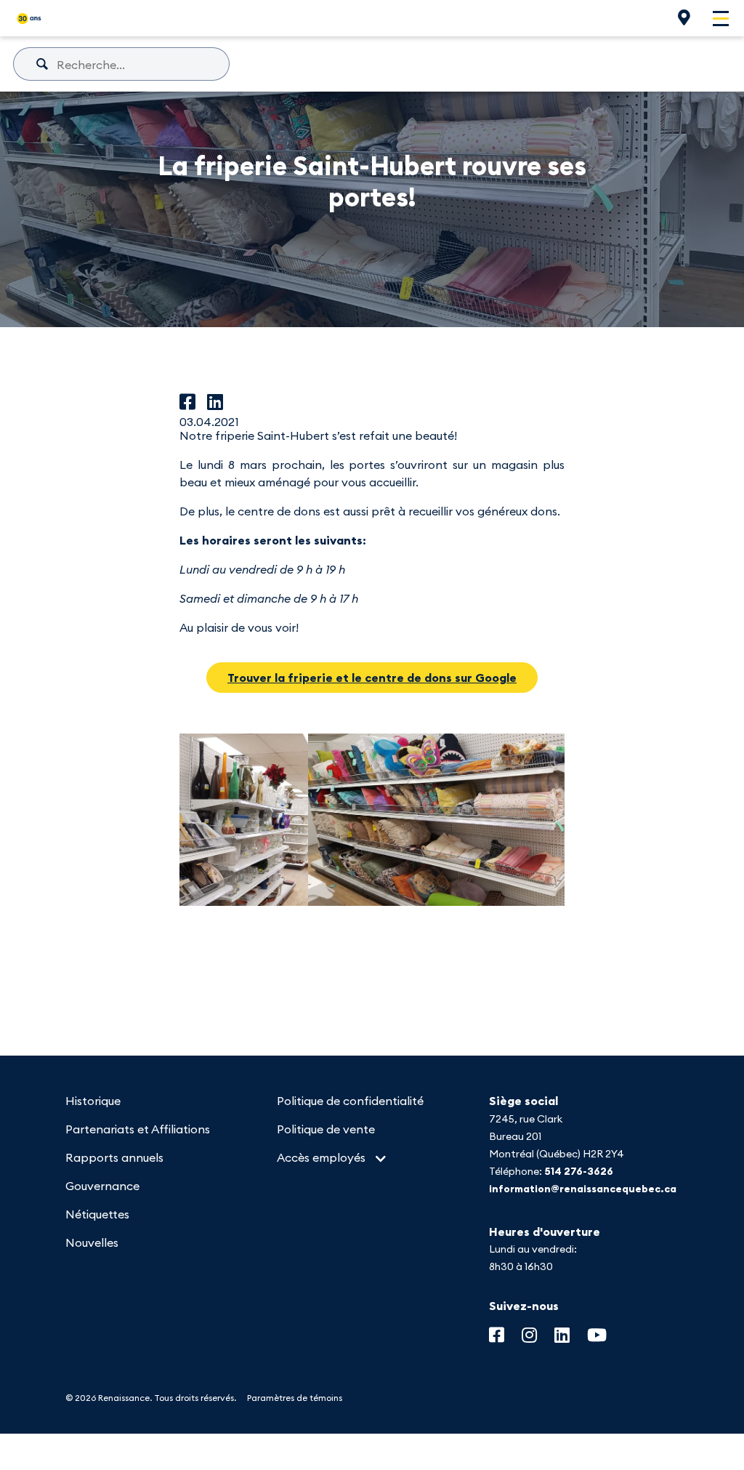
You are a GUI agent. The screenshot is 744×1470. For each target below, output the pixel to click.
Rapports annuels (114, 1157)
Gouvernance (102, 1185)
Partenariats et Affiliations (137, 1129)
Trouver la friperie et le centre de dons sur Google (372, 677)
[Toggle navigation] (720, 18)
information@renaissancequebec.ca (582, 1188)
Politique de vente (326, 1129)
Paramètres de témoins (294, 1397)
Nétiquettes (97, 1214)
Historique (93, 1100)
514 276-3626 (578, 1171)
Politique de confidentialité (350, 1100)
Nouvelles (91, 1242)
